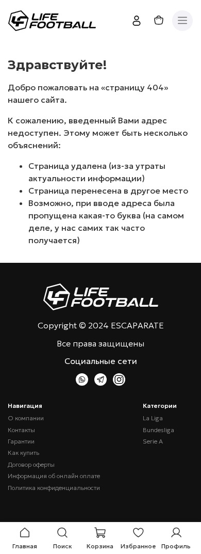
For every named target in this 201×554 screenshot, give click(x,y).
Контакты (21, 430)
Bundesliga (158, 430)
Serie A (153, 441)
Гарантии (21, 441)
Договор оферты (31, 464)
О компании (26, 418)
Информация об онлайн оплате (54, 476)
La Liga (153, 418)
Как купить (23, 452)
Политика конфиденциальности (54, 488)
